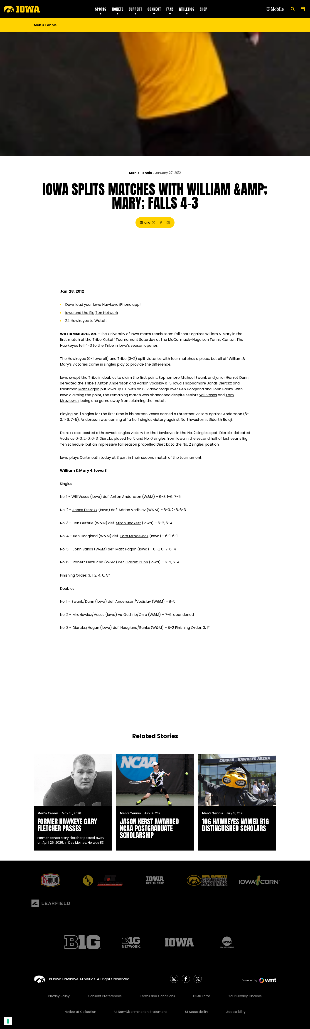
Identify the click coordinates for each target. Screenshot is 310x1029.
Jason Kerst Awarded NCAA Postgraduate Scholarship (149, 828)
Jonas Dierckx (219, 383)
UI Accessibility (196, 1011)
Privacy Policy (59, 996)
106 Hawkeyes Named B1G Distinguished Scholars (235, 824)
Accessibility (236, 1011)
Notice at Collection (80, 1011)
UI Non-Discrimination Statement (140, 1011)
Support (135, 9)
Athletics (186, 9)
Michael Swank (194, 377)
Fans (170, 9)
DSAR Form (201, 996)
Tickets (117, 9)
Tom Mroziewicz (134, 536)
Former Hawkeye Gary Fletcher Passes (67, 824)
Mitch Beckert (128, 523)
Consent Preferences (105, 996)
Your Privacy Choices (245, 996)
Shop (203, 9)
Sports (100, 9)
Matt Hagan (88, 389)
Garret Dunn (237, 377)
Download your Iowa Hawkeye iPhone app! (103, 304)
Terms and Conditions (157, 996)
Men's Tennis (140, 173)
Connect (154, 9)
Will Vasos (208, 395)
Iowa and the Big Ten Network (91, 312)
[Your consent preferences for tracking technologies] (8, 1021)
